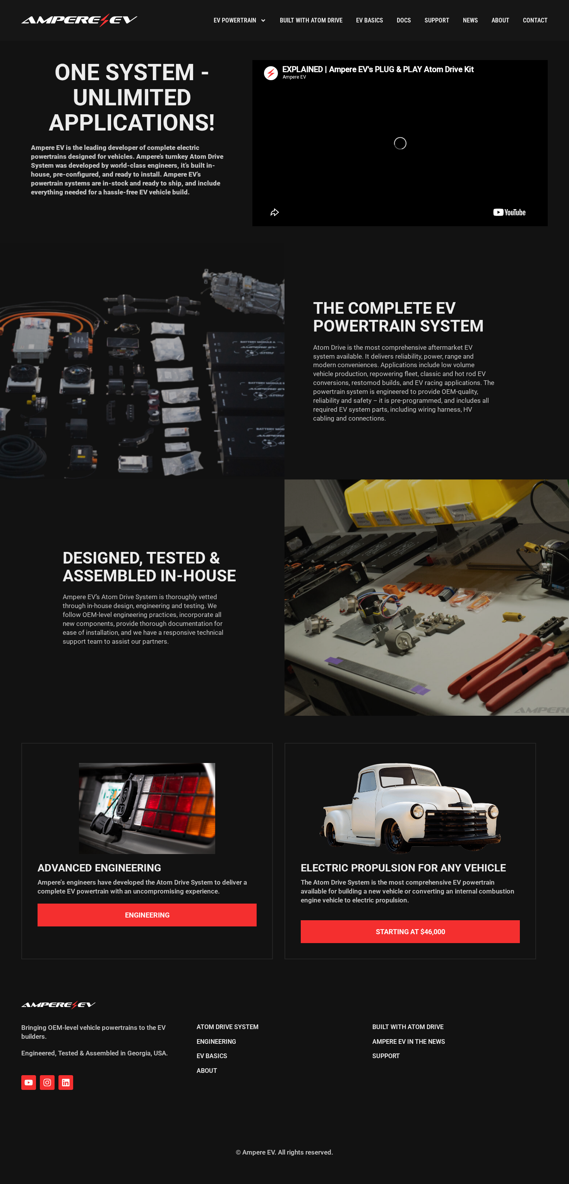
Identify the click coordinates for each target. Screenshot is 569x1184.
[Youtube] (28, 1082)
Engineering (216, 1041)
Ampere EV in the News (408, 1041)
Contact (535, 20)
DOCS (404, 20)
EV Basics (369, 20)
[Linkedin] (65, 1082)
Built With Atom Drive (311, 20)
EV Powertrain (235, 20)
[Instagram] (47, 1082)
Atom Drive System (228, 1027)
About (500, 20)
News (470, 20)
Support (437, 20)
